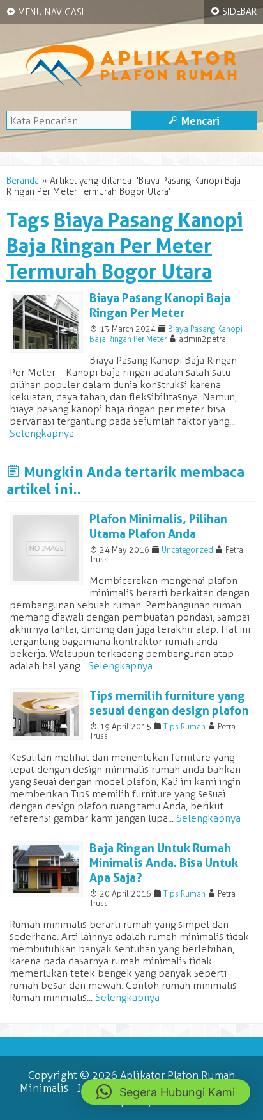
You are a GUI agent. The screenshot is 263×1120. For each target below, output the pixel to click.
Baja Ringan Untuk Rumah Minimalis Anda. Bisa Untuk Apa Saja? (163, 863)
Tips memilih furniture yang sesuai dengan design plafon (169, 703)
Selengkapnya (42, 433)
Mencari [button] (194, 121)
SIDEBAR (234, 11)
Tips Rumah (184, 726)
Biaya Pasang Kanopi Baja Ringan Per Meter (159, 305)
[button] (165, 1092)
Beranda (22, 180)
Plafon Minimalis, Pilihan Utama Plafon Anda (158, 526)
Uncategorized (187, 550)
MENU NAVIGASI (45, 12)
